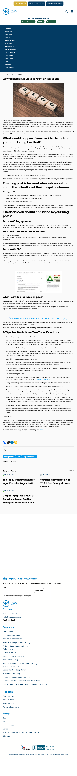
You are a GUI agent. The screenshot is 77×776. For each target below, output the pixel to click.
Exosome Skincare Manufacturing (16, 677)
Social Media (9, 55)
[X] (8, 442)
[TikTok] (12, 620)
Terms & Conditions (11, 707)
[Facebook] (4, 442)
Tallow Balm (8, 649)
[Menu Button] (72, 11)
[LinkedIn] (14, 620)
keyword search (29, 457)
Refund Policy (8, 700)
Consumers (8, 43)
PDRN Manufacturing (11, 673)
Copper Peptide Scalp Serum (14, 670)
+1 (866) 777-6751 (10, 613)
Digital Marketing (10, 49)
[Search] (66, 11)
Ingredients (8, 64)
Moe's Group (18, 754)
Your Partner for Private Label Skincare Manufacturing (25, 684)
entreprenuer (9, 457)
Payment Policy (9, 696)
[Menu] (72, 11)
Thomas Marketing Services (58, 754)
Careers (6, 729)
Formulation (8, 632)
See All (71, 471)
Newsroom (8, 31)
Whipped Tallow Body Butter (14, 656)
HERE (41, 430)
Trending (8, 28)
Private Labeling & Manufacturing (16, 642)
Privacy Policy (8, 703)
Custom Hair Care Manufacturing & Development (23, 681)
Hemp (7, 61)
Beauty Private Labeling (12, 639)
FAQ (4, 721)
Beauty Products (10, 52)
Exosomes (50, 22)
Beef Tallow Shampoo (11, 660)
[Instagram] (6, 620)
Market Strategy (10, 40)
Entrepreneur (9, 46)
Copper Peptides (27, 22)
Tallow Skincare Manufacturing (15, 646)
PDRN (40, 22)
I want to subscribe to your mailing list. (18, 596)
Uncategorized (9, 67)
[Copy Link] (15, 442)
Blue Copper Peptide (11, 666)
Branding (8, 37)
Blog (4, 718)
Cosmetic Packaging (11, 635)
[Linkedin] (12, 442)
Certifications (8, 725)
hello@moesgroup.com (12, 617)
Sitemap (6, 736)
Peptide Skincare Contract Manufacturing (20, 663)
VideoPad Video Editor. (42, 379)
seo (18, 457)
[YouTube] (9, 620)
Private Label (9, 58)
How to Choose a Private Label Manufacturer (21, 732)
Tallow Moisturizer (10, 652)
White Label (8, 34)
